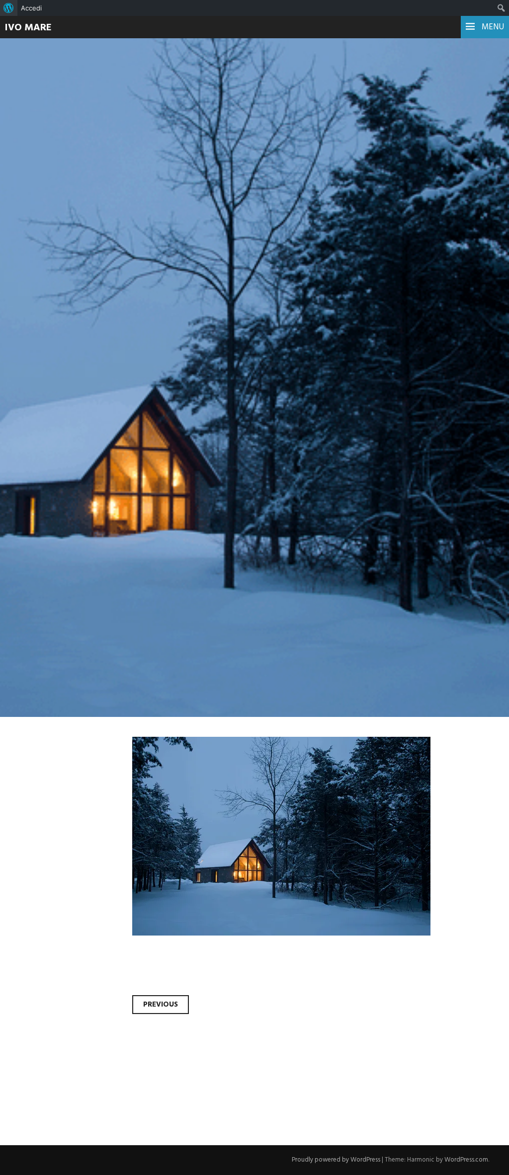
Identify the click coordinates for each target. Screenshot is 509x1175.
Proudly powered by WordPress (336, 1160)
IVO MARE (28, 28)
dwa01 (42, 244)
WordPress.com (466, 1160)
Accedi (31, 8)
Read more (45, 279)
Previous (160, 1005)
